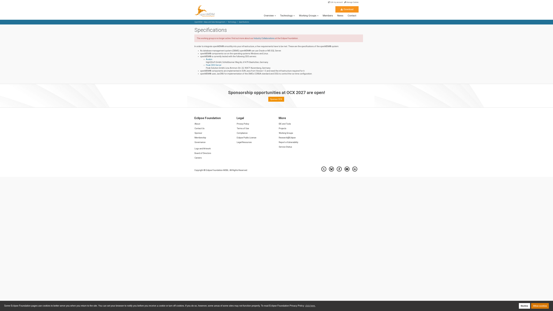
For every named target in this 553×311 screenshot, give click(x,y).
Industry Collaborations (264, 38)
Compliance (242, 133)
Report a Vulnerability (288, 142)
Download (348, 9)
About (197, 124)
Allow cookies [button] (540, 306)
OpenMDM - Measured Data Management (209, 22)
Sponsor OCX (276, 99)
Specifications (244, 22)
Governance (200, 142)
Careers (198, 158)
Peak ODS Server (213, 65)
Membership (200, 137)
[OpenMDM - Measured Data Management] (206, 11)
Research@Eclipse (287, 137)
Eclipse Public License (246, 137)
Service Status (285, 147)
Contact (352, 15)
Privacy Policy (243, 124)
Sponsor (198, 133)
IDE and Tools (285, 124)
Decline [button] (524, 306)
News (340, 15)
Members (328, 15)
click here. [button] (310, 306)
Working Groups (286, 133)
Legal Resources (244, 142)
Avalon (209, 59)
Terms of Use (243, 128)
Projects (282, 128)
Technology (232, 22)
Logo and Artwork (203, 148)
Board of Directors (203, 153)
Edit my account (336, 2)
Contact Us (199, 128)
